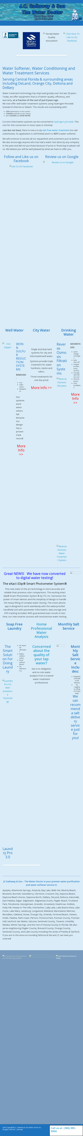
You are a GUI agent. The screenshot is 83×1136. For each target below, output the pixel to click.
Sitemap (20, 1129)
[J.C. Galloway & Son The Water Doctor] (41, 4)
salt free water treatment (55, 130)
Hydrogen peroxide (63, 121)
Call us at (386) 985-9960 (63, 1129)
